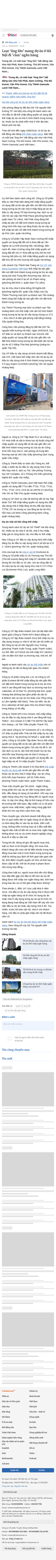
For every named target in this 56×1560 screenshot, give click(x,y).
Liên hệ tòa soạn (10, 1492)
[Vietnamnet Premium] (8, 1392)
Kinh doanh (34, 1396)
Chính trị (33, 1391)
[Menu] (3, 35)
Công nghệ (34, 1417)
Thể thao (33, 1401)
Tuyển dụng (46, 1548)
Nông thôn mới (36, 1438)
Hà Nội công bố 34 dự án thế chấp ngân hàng (25, 102)
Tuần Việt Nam (9, 1432)
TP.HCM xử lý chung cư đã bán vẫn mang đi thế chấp (37, 970)
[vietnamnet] (12, 37)
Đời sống (6, 1412)
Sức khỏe (6, 1417)
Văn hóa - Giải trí (37, 1412)
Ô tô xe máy (7, 1422)
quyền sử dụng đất (23, 1006)
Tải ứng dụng (10, 1548)
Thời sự (5, 1396)
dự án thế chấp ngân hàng (15, 1010)
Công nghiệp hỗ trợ (38, 1432)
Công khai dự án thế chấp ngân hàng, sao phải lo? (37, 985)
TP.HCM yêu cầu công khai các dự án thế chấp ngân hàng (37, 942)
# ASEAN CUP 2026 (28, 35)
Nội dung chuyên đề (38, 1443)
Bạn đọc (33, 1427)
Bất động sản (11, 42)
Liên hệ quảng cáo (11, 1522)
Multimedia (7, 1458)
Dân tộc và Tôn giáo (11, 1401)
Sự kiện (42, 1470)
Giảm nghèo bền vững (12, 1438)
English (5, 1448)
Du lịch (32, 1422)
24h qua (5, 1463)
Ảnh (4, 1453)
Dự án (26, 42)
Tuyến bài (14, 1470)
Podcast (32, 1458)
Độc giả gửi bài (28, 1548)
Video (32, 1453)
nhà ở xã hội (29, 552)
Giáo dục (6, 1406)
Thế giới (33, 1406)
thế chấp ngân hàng (32, 134)
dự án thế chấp (35, 664)
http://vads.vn (16, 1538)
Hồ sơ (32, 1448)
